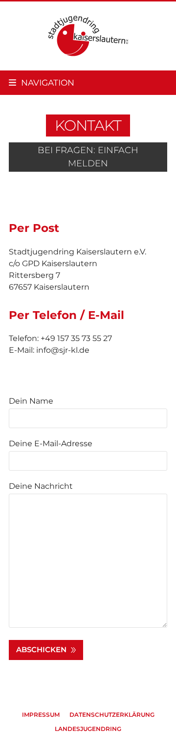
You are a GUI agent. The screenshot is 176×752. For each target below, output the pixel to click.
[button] (41, 82)
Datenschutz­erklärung (111, 714)
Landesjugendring (88, 728)
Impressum (41, 714)
